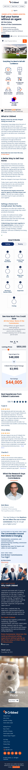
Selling (7, 244)
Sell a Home (6, 718)
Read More (23, 468)
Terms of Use (6, 742)
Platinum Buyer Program (9, 735)
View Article (4, 562)
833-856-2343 (8, 749)
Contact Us (6, 747)
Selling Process (7, 716)
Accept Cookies (16, 767)
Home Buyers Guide (8, 733)
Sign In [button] (15, 10)
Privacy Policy (6, 744)
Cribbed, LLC (10, 757)
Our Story (5, 739)
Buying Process (7, 726)
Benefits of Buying (7, 731)
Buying (20, 244)
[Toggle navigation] (25, 2)
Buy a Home (12, 700)
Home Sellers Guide (8, 722)
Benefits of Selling (7, 720)
